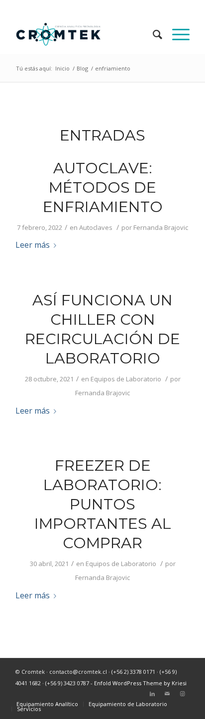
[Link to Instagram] (182, 693)
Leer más (32, 244)
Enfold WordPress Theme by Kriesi (140, 683)
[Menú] (176, 34)
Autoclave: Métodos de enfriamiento (103, 187)
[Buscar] (152, 34)
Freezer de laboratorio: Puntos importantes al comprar (102, 504)
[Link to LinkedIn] (152, 693)
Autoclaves (95, 227)
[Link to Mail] (167, 693)
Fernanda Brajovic (160, 227)
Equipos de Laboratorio (126, 378)
